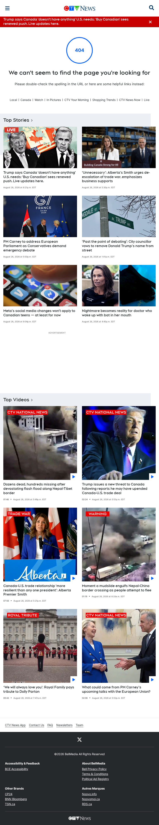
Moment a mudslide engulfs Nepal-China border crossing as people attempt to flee (116, 588)
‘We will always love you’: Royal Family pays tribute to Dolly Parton (38, 689)
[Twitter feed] (79, 739)
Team (79, 725)
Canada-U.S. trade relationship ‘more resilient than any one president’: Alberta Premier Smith (37, 590)
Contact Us (36, 725)
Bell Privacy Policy (94, 769)
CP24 (8, 794)
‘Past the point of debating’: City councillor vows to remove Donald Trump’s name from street (118, 246)
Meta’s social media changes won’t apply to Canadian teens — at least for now (39, 313)
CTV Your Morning (76, 100)
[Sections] (7, 8)
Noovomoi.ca (91, 799)
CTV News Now (129, 100)
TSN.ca (10, 804)
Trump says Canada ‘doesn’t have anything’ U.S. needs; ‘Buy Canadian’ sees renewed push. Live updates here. (39, 177)
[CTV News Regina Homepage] (79, 8)
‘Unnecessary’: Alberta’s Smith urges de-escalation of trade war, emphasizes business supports (116, 177)
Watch (39, 100)
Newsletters (64, 725)
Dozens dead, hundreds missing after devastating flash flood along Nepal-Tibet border (37, 488)
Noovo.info (89, 794)
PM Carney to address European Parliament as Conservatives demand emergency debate (34, 246)
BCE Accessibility (16, 769)
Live (146, 100)
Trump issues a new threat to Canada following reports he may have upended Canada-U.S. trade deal (114, 488)
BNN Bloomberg (16, 799)
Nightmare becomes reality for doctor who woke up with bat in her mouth (117, 313)
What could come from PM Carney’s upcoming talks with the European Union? (116, 689)
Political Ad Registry (95, 779)
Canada (25, 100)
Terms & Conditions (95, 774)
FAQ (50, 725)
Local (13, 100)
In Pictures (54, 100)
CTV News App (15, 725)
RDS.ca (87, 804)
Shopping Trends (104, 100)
